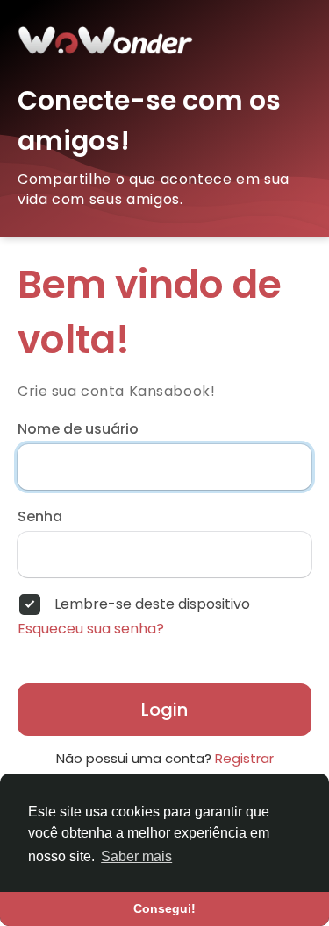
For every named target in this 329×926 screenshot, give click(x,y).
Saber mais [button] (136, 856)
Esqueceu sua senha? (91, 629)
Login (164, 709)
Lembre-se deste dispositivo (152, 604)
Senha (40, 517)
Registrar (244, 758)
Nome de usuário (78, 429)
